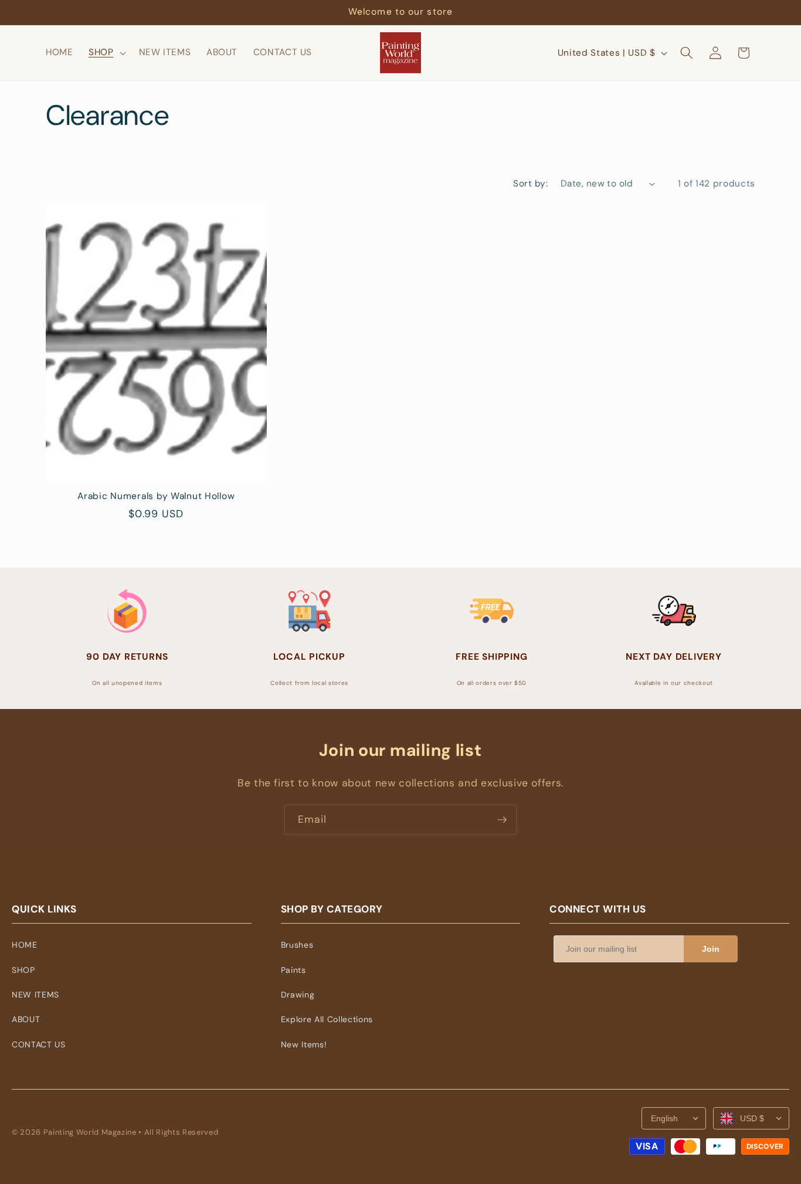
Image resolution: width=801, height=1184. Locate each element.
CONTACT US (39, 1044)
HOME (25, 944)
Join (710, 949)
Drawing (298, 994)
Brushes (297, 944)
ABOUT (26, 1019)
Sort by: (530, 183)
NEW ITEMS (35, 994)
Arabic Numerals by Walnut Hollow (156, 496)
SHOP (23, 970)
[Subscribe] (502, 820)
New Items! (304, 1044)
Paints (293, 970)
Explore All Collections (327, 1019)
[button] (106, 52)
